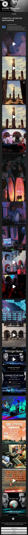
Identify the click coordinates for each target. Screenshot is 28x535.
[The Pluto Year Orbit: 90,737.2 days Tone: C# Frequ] (14, 505)
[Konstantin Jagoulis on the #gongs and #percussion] (14, 189)
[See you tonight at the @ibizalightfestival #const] (14, 286)
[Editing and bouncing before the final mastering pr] (14, 480)
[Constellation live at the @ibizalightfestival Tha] (14, 262)
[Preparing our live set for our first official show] (14, 456)
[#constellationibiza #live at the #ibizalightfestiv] (14, 141)
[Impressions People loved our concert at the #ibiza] (14, 165)
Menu (14, 14)
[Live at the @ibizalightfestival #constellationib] (14, 238)
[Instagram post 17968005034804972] (14, 335)
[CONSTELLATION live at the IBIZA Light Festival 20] (14, 359)
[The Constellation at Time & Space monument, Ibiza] (14, 92)
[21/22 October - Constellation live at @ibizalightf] (14, 383)
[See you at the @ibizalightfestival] (14, 311)
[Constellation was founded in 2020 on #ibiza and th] (14, 408)
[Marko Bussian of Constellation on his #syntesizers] (14, 214)
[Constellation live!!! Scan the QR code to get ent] (14, 432)
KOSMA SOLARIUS (11, 8)
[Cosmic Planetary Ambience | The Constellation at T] (14, 68)
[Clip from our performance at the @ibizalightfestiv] (14, 44)
